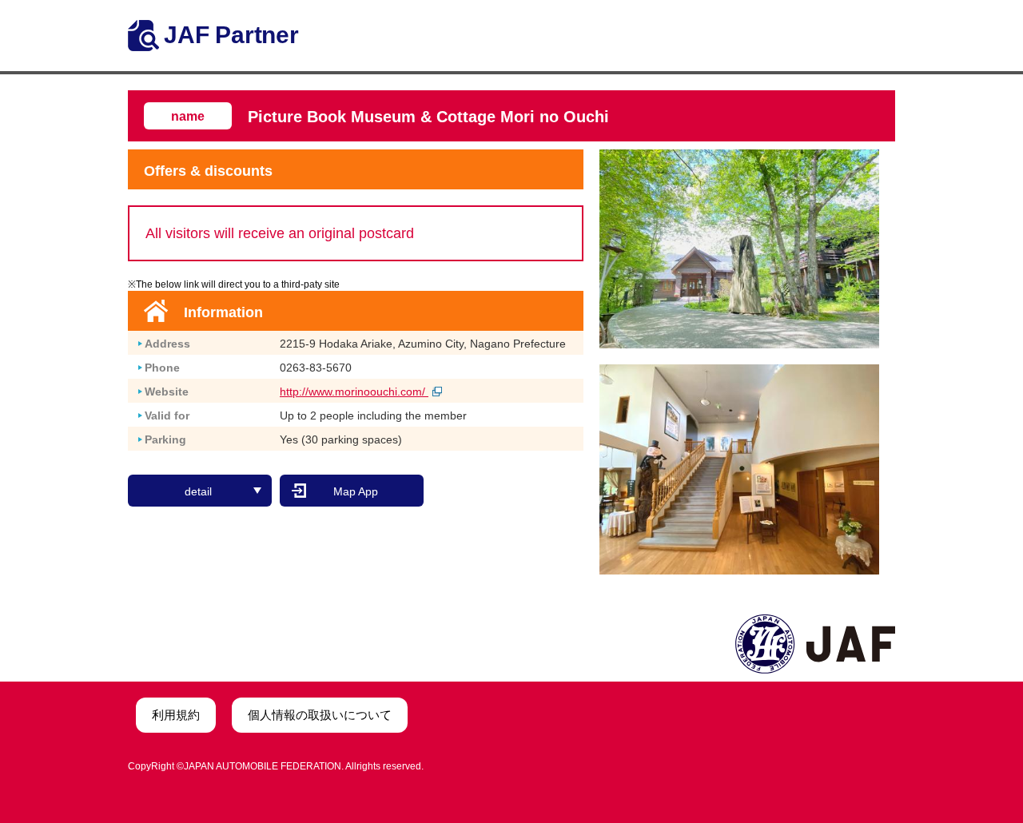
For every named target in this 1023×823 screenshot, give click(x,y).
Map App (355, 491)
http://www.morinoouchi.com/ (354, 391)
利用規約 (176, 715)
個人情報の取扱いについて (320, 715)
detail (198, 491)
